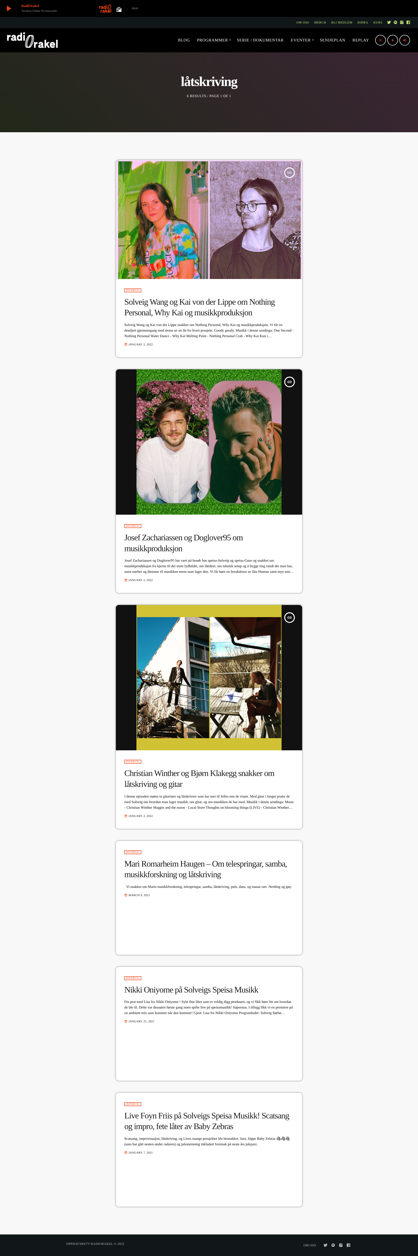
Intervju (133, 290)
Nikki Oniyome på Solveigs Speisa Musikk (191, 989)
